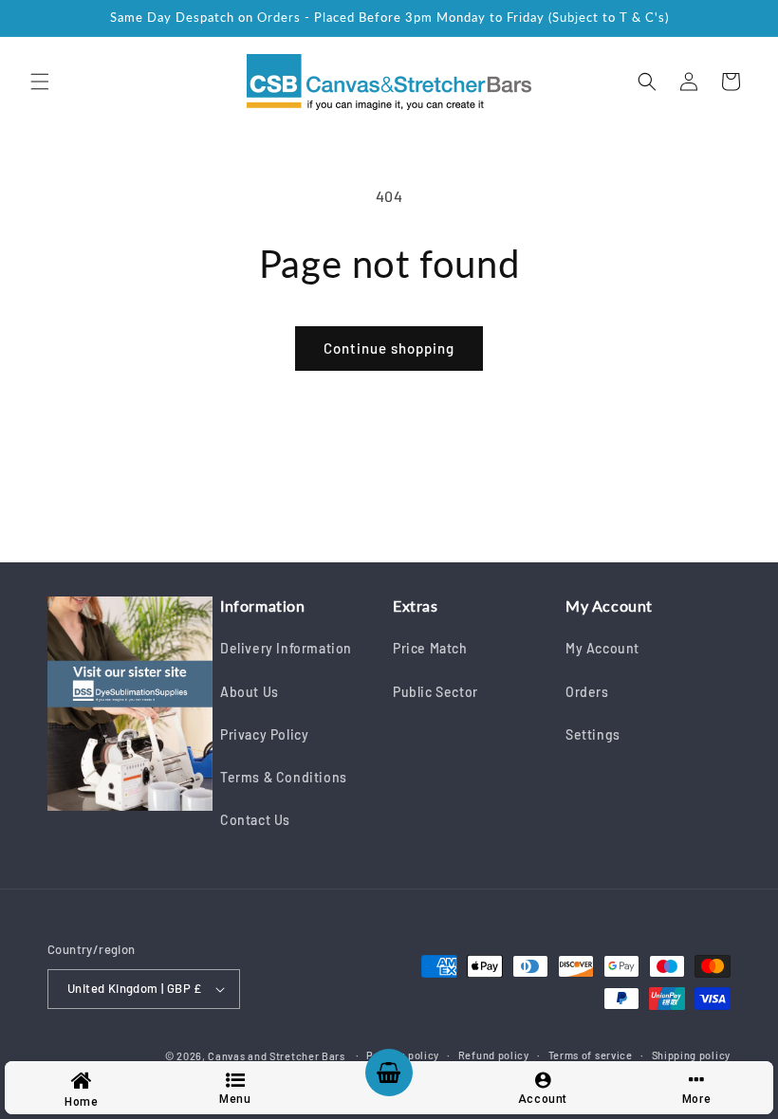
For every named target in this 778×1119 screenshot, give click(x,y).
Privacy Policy (264, 734)
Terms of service (590, 1055)
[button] (40, 81)
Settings (593, 734)
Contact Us (255, 820)
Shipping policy (692, 1055)
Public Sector (435, 692)
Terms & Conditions (283, 777)
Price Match (430, 648)
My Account (602, 648)
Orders (587, 692)
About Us (249, 692)
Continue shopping (389, 348)
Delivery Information (286, 648)
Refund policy (493, 1055)
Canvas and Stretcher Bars (276, 1056)
